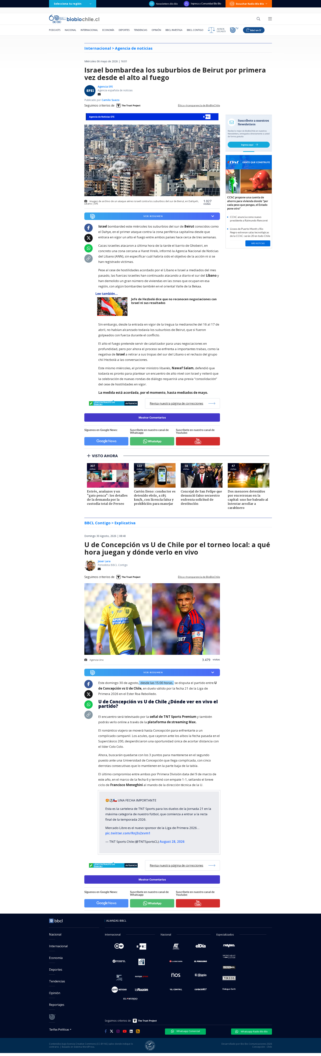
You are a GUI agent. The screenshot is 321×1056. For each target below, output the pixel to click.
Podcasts (54, 30)
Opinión (156, 30)
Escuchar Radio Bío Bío (250, 3)
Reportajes (56, 1005)
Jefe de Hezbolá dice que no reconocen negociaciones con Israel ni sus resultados (174, 301)
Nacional (70, 30)
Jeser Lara (104, 561)
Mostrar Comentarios (152, 417)
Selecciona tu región (67, 3)
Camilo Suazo (110, 100)
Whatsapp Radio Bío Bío (254, 1031)
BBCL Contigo (195, 30)
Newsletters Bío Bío (167, 3)
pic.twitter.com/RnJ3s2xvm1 (127, 833)
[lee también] (113, 306)
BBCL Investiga (174, 30)
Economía (108, 30)
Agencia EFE (105, 86)
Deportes (124, 30)
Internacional (89, 30)
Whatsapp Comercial (188, 1031)
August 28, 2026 (172, 841)
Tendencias (140, 30)
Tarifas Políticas (59, 1029)
